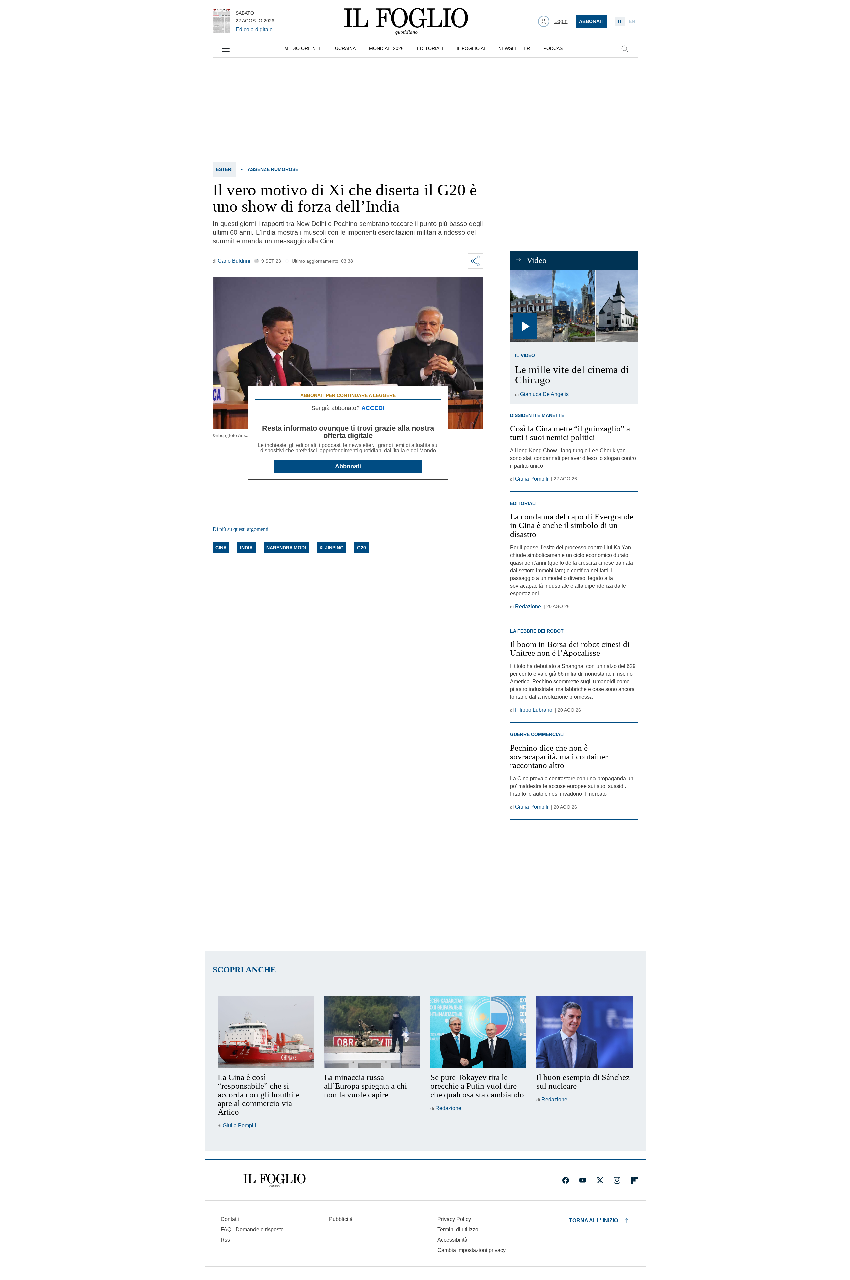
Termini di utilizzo (457, 1229)
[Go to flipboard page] (634, 1180)
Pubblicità (341, 1219)
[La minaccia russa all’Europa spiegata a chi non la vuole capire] (372, 1032)
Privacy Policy (454, 1219)
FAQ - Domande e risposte (252, 1229)
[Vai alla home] (406, 21)
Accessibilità (452, 1240)
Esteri (224, 169)
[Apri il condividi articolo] (475, 261)
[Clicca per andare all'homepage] (274, 1180)
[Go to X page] (600, 1180)
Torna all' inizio (593, 1220)
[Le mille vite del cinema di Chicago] (573, 306)
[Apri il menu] (226, 49)
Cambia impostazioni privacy (471, 1250)
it (620, 21)
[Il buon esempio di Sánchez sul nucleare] (584, 1032)
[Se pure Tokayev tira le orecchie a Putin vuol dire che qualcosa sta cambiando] (478, 1032)
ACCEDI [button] (372, 408)
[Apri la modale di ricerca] (625, 49)
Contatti (230, 1219)
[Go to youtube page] (582, 1180)
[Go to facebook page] (565, 1180)
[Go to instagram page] (617, 1180)
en (632, 21)
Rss (225, 1240)
